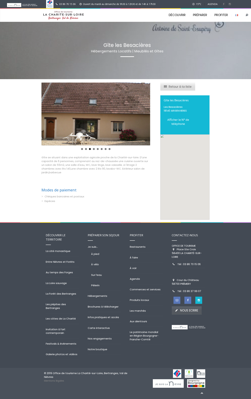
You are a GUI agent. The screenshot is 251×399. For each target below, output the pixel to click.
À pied (95, 254)
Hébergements (97, 296)
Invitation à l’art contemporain (55, 331)
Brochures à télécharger (103, 306)
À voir (133, 268)
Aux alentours (138, 321)
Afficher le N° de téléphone (178, 122)
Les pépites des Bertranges (56, 306)
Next (155, 114)
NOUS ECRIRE (189, 310)
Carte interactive (99, 328)
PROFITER (221, 15)
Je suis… (93, 247)
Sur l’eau (96, 275)
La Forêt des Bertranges (61, 293)
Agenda (135, 279)
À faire (134, 257)
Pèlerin (95, 285)
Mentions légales (54, 380)
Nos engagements (100, 338)
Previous (36, 114)
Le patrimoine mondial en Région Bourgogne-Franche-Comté (144, 335)
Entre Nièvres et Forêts (60, 262)
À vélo (95, 264)
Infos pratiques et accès (103, 317)
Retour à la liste (180, 87)
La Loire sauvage (56, 283)
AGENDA (213, 4)
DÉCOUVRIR (177, 15)
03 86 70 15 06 (67, 4)
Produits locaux (139, 300)
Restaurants (137, 247)
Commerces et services (145, 289)
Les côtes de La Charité (61, 318)
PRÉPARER (200, 15)
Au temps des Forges (59, 272)
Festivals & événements (61, 343)
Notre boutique (97, 349)
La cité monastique (58, 251)
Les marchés (138, 311)
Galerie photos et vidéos (61, 354)
